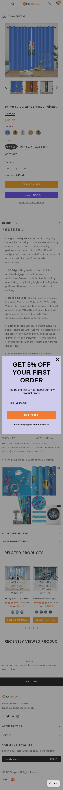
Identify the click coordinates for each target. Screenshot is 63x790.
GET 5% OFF (31, 415)
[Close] (57, 359)
